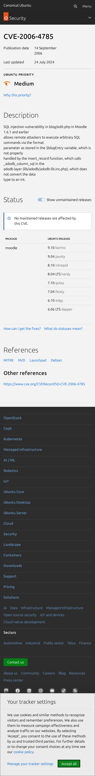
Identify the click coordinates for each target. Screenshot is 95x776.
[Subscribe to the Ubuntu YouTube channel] (53, 691)
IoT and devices (52, 615)
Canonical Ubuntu (17, 5)
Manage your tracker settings (30, 764)
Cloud (8, 523)
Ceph (8, 428)
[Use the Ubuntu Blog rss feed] (76, 691)
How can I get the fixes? (22, 328)
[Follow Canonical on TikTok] (64, 691)
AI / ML (9, 460)
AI (5, 608)
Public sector (54, 643)
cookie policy (23, 752)
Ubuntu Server (15, 513)
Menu (86, 6)
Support (10, 576)
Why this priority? (17, 95)
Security (10, 534)
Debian (56, 360)
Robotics (11, 471)
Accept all (68, 764)
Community (30, 673)
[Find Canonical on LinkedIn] (30, 691)
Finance (85, 643)
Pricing (9, 587)
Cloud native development (24, 622)
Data (13, 608)
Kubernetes (13, 439)
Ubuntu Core (14, 492)
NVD (21, 360)
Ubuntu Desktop (17, 502)
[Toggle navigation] (89, 17)
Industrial (33, 643)
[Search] (75, 6)
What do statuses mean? (63, 328)
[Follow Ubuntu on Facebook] (18, 691)
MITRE (9, 360)
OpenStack (13, 418)
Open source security (20, 615)
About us (10, 673)
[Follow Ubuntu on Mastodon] (7, 691)
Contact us (15, 662)
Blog (62, 673)
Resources (77, 673)
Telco (71, 643)
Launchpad (38, 360)
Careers (49, 673)
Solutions (11, 597)
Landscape (12, 544)
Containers (12, 555)
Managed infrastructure (23, 449)
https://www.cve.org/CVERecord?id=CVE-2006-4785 (44, 384)
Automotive (13, 643)
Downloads (13, 566)
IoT (6, 481)
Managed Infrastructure (64, 608)
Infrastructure (32, 608)
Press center (13, 680)
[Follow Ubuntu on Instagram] (41, 691)
